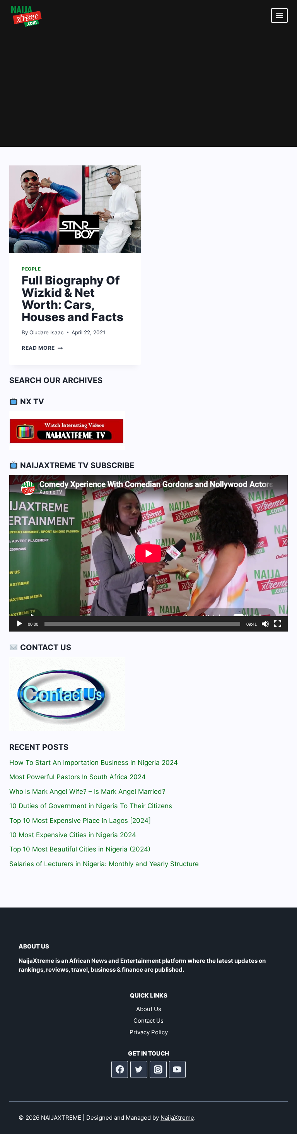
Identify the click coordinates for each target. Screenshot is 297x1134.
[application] (148, 553)
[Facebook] (119, 1069)
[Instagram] (158, 1069)
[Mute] (265, 624)
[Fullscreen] (278, 624)
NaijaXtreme (177, 1117)
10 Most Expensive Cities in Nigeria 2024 (72, 835)
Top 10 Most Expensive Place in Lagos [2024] (80, 820)
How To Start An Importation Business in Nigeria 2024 (93, 762)
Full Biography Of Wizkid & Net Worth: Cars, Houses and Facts (72, 298)
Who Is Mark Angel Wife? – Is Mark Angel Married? (87, 791)
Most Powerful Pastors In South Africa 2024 (77, 777)
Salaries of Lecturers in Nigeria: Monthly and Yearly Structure (104, 864)
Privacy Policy (149, 1032)
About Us (148, 1009)
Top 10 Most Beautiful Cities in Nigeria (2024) (79, 849)
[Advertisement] (148, 89)
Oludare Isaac (46, 332)
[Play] (19, 624)
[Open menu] (279, 15)
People (31, 269)
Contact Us (148, 1020)
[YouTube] (177, 1069)
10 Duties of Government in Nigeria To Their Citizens (90, 806)
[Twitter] (138, 1069)
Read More (42, 348)
